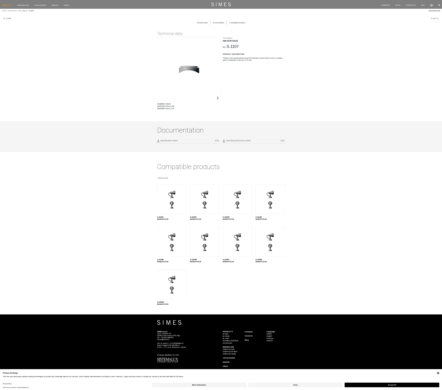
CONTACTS (411, 5)
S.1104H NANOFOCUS (261, 218)
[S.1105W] (171, 284)
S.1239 (433, 18)
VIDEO (66, 5)
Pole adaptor (23, 11)
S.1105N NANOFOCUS (261, 261)
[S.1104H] (270, 199)
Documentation (218, 23)
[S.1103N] (204, 199)
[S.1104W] (204, 242)
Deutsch (269, 341)
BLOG (397, 5)
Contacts (249, 336)
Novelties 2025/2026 (230, 341)
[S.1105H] (237, 242)
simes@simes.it (163, 339)
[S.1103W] (237, 199)
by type (225, 334)
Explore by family (229, 354)
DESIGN (54, 5)
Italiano (269, 334)
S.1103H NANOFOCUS (162, 218)
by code (226, 338)
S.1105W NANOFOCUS (162, 303)
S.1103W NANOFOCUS (228, 218)
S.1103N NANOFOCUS (195, 218)
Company (249, 332)
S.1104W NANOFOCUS (195, 261)
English (269, 336)
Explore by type (229, 349)
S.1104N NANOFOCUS (162, 261)
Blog (247, 340)
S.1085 (8, 18)
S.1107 (31, 11)
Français (269, 338)
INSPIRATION (23, 5)
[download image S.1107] (218, 97)
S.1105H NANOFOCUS (228, 261)
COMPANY (385, 5)
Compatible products (237, 23)
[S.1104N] (171, 242)
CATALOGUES (40, 5)
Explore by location (230, 351)
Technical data (202, 23)
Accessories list (434, 11)
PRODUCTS (7, 5)
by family (226, 336)
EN (422, 5)
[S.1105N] (270, 242)
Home (4, 11)
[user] (432, 5)
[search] (439, 5)
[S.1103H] (171, 199)
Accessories (12, 11)
